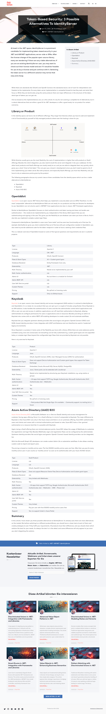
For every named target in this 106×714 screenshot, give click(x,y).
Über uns (54, 3)
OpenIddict (76, 55)
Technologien (65, 3)
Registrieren (34, 577)
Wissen (75, 3)
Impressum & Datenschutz (96, 708)
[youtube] (15, 709)
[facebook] (22, 709)
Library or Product (78, 53)
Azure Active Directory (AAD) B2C (83, 61)
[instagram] (12, 709)
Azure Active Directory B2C (21, 414)
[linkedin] (19, 709)
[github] (8, 709)
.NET (45, 32)
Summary (75, 63)
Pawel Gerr (17, 643)
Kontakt (82, 3)
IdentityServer (59, 32)
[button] (89, 4)
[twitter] (5, 709)
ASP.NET (50, 32)
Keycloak (75, 58)
